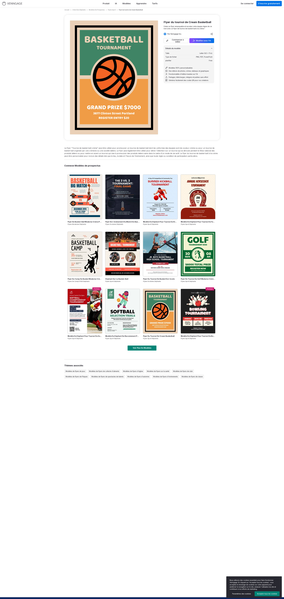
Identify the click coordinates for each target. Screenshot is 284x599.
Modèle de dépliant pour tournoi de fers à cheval (198, 222)
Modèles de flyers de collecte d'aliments (104, 371)
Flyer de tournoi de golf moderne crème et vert (198, 279)
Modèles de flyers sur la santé (158, 371)
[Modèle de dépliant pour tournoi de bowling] (198, 311)
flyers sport (112, 10)
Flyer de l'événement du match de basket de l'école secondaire (122, 222)
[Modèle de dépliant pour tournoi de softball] (85, 311)
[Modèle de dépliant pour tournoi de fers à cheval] (198, 197)
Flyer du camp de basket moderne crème (85, 279)
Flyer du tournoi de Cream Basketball (159, 336)
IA (116, 3)
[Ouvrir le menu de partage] (211, 34)
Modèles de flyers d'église (133, 371)
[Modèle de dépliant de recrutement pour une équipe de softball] (122, 311)
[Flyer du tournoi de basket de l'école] (160, 254)
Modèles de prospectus (97, 10)
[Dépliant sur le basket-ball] (122, 254)
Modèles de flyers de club (183, 371)
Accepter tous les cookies (267, 594)
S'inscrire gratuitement (269, 3)
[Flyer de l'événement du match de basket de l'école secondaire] (122, 197)
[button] (176, 40)
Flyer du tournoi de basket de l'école (159, 279)
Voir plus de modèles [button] (142, 348)
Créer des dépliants (79, 10)
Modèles (126, 3)
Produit (106, 3)
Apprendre (141, 3)
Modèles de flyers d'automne (138, 377)
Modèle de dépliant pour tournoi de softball (85, 336)
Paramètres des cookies (241, 594)
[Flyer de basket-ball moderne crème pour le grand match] (85, 197)
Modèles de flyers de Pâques (77, 377)
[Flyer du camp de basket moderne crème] (85, 254)
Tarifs (155, 3)
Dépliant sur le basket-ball (116, 279)
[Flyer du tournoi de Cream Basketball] (160, 311)
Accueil (67, 10)
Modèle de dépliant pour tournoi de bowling (198, 336)
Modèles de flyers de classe (192, 377)
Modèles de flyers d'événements (165, 377)
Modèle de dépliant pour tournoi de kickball (160, 222)
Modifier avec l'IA (203, 41)
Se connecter (247, 3)
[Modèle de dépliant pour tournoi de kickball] (160, 197)
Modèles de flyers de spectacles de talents (107, 377)
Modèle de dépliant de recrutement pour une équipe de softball (122, 336)
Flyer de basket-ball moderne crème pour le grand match (85, 222)
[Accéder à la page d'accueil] (12, 3)
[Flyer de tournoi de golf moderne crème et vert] (198, 254)
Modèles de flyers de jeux (75, 371)
